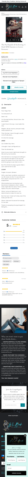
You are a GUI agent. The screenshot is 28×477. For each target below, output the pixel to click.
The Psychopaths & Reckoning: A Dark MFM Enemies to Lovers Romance (14, 15)
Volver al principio (13, 415)
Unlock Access (16, 473)
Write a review (14, 248)
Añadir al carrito (18, 87)
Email (8, 465)
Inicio (2, 13)
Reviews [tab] (6, 254)
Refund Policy (4, 472)
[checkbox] (6, 264)
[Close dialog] (25, 435)
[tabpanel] (14, 277)
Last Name (20, 456)
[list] (14, 29)
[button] (25, 7)
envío (16, 59)
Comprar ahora (14, 91)
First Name (10, 456)
